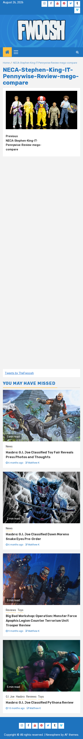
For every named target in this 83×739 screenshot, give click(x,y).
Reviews (11, 610)
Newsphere (53, 734)
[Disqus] (41, 209)
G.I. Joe (10, 696)
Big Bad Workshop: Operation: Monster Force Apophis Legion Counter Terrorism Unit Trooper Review (41, 620)
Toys (20, 610)
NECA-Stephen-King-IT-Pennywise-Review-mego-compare (23, 142)
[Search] (77, 52)
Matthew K (33, 462)
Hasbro (20, 696)
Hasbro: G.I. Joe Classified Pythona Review (39, 702)
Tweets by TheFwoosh (19, 373)
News (9, 446)
